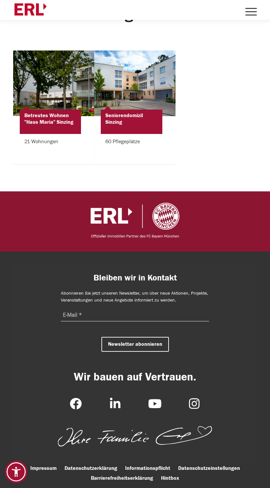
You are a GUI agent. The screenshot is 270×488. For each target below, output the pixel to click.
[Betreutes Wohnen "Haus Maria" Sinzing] (53, 83)
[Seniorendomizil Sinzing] (134, 83)
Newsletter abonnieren (135, 344)
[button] (16, 471)
